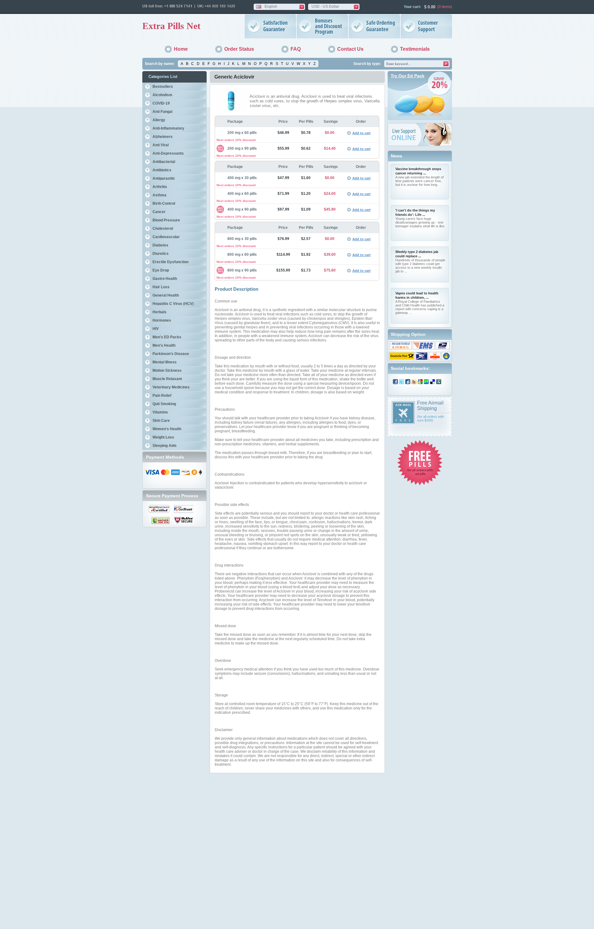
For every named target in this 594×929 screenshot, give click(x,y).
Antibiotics (162, 170)
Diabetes (160, 245)
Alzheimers (163, 137)
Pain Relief (162, 395)
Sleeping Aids (165, 445)
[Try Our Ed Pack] (420, 119)
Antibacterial (164, 162)
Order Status (239, 49)
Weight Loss (163, 437)
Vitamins (160, 412)
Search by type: (367, 64)
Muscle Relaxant (167, 379)
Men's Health (164, 345)
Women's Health (167, 429)
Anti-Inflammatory (168, 128)
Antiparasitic (164, 178)
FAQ (296, 49)
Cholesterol (163, 228)
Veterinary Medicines (171, 387)
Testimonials (415, 49)
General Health (166, 295)
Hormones (162, 320)
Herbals (159, 312)
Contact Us (350, 49)
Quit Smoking (164, 404)
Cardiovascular (166, 237)
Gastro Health (165, 278)
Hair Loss (161, 287)
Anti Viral (161, 145)
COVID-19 (161, 103)
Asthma (159, 195)
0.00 (430, 7)
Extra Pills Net (171, 26)
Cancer (159, 212)
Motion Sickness (167, 370)
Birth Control (164, 203)
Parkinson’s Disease (171, 354)
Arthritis (160, 187)
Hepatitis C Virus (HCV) (173, 304)
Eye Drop (161, 270)
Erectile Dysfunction (170, 262)
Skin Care (161, 420)
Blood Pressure (166, 220)
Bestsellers (163, 86)
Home (181, 49)
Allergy (159, 120)
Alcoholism (162, 95)
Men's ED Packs (167, 337)
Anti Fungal (162, 111)
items (446, 7)
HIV (156, 329)
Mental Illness (165, 362)
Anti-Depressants (168, 153)
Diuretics (161, 253)
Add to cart (361, 133)
